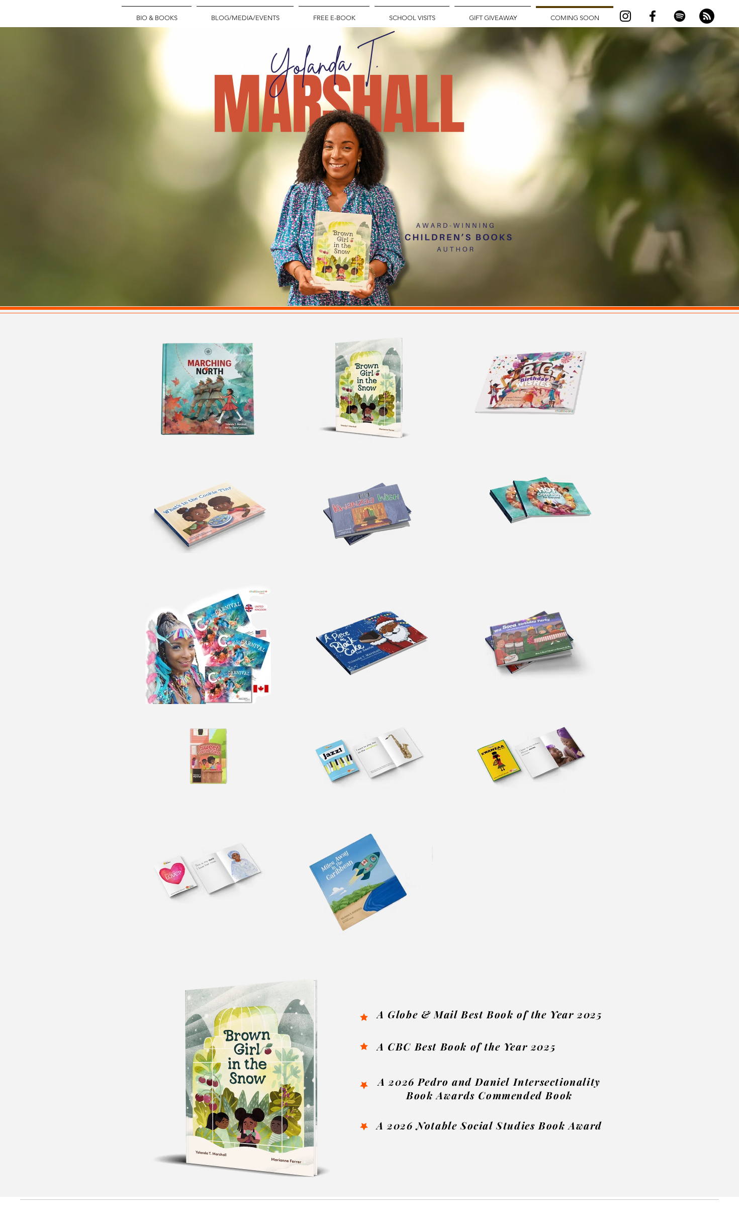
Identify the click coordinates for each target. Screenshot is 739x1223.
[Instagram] (625, 16)
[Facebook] (652, 16)
